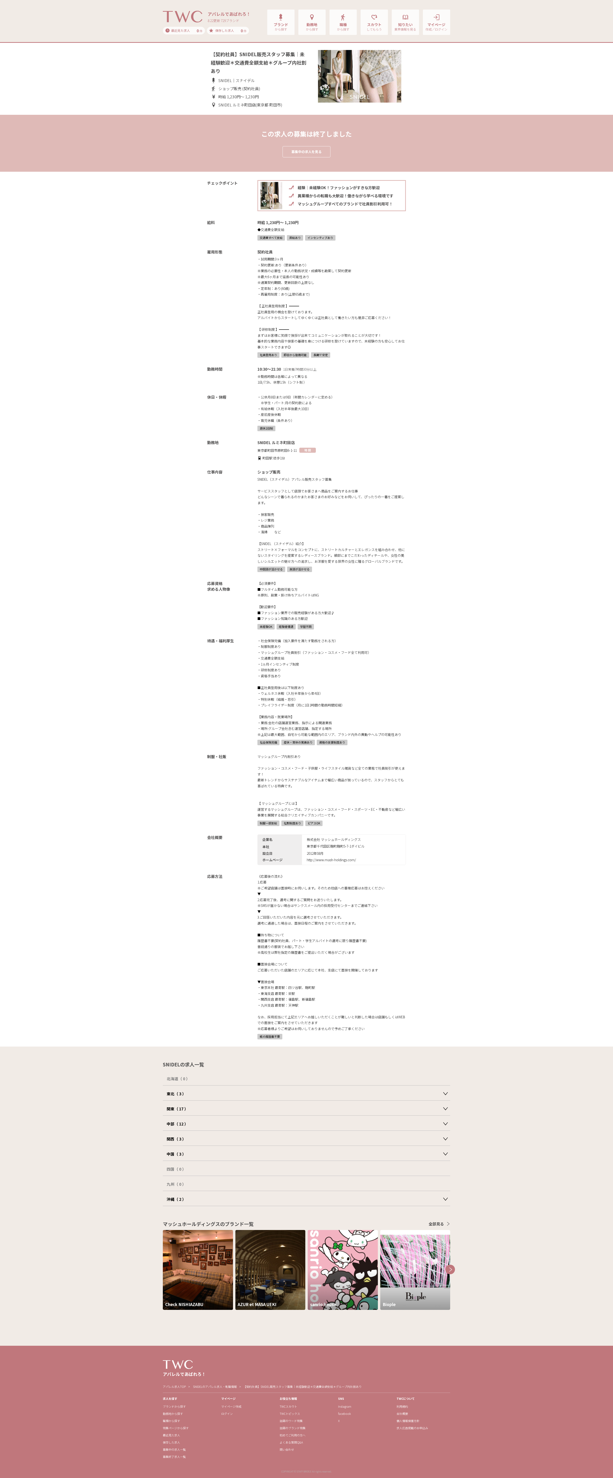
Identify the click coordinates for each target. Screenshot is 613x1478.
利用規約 (402, 1406)
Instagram (344, 1406)
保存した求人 (171, 1442)
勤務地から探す (173, 1414)
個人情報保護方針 (408, 1421)
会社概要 (402, 1414)
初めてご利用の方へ (293, 1435)
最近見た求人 (171, 1435)
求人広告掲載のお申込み (412, 1428)
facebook (344, 1414)
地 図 (307, 450)
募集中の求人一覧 (174, 1449)
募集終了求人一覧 (174, 1457)
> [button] (450, 1269)
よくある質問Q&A (291, 1442)
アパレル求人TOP (174, 1386)
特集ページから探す (176, 1428)
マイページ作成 (231, 1406)
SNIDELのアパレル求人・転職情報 (215, 1386)
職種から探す (171, 1421)
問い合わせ (287, 1449)
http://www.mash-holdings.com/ (331, 859)
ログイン (227, 1414)
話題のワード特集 (291, 1421)
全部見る (436, 1224)
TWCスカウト (288, 1406)
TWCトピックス (290, 1414)
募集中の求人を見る (306, 151)
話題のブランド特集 (293, 1428)
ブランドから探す (174, 1406)
